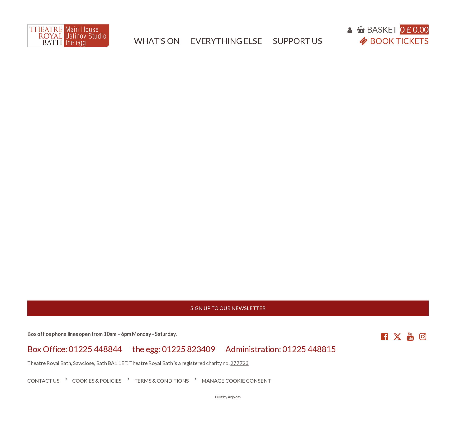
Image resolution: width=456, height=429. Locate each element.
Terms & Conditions (161, 380)
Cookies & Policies (97, 380)
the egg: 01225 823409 (173, 349)
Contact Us (43, 380)
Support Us (297, 41)
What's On (157, 41)
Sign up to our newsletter (228, 308)
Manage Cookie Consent (236, 380)
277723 (239, 363)
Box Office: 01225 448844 (74, 349)
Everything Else (226, 41)
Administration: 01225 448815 (280, 349)
